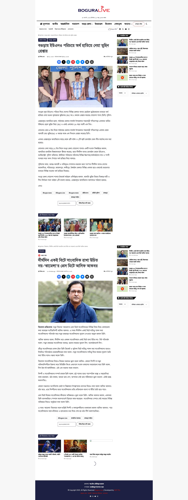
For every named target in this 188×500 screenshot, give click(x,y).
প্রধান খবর (42, 40)
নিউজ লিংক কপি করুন (84, 203)
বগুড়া (106, 193)
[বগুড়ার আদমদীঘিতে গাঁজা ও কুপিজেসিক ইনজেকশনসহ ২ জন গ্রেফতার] (75, 225)
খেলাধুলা (118, 24)
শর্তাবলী (51, 29)
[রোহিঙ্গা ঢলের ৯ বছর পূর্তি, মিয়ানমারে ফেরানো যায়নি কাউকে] (122, 51)
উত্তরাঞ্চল (98, 24)
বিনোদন (108, 24)
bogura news (74, 193)
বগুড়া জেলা (86, 24)
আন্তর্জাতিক (65, 24)
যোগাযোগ (70, 29)
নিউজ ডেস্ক (42, 56)
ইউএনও (86, 193)
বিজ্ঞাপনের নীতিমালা (60, 29)
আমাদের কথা (43, 29)
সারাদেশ (75, 24)
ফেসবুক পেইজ (138, 24)
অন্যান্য (127, 24)
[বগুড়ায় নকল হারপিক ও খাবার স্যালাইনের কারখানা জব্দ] (101, 225)
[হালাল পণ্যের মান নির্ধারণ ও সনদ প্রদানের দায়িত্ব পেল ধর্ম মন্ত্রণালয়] (122, 78)
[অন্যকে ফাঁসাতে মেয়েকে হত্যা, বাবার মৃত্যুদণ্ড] (122, 69)
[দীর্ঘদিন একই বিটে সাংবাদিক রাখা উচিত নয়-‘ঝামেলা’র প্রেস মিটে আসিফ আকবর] (122, 42)
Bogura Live (61, 193)
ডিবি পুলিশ (96, 193)
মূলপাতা (46, 24)
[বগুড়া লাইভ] (94, 9)
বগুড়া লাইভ (75, 197)
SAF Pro (117, 490)
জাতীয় (55, 24)
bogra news (48, 193)
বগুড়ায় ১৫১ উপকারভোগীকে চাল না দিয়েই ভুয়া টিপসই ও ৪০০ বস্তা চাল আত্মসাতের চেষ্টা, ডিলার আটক (49, 235)
